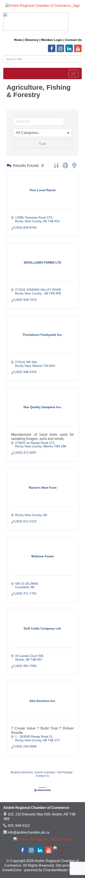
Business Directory (22, 772)
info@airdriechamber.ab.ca (28, 832)
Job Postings (64, 772)
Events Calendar (45, 772)
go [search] (44, 143)
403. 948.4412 (18, 825)
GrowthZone (11, 870)
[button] (9, 165)
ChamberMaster (55, 870)
